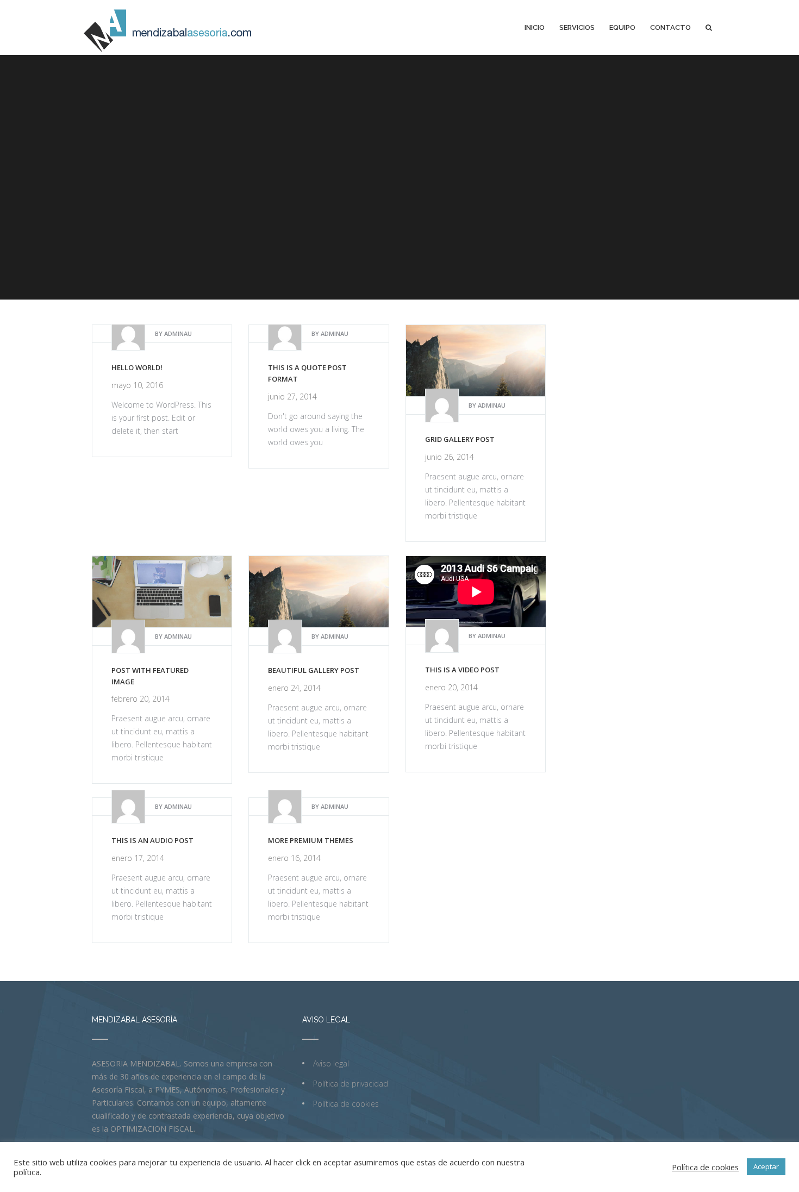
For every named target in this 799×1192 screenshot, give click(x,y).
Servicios (577, 27)
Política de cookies (346, 1104)
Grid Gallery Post (460, 439)
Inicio (535, 27)
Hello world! (137, 367)
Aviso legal (331, 1063)
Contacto (670, 27)
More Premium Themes (310, 840)
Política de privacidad (350, 1083)
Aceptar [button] (766, 1166)
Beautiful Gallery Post (313, 670)
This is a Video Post (462, 670)
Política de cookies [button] (705, 1167)
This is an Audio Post (152, 840)
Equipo (622, 27)
